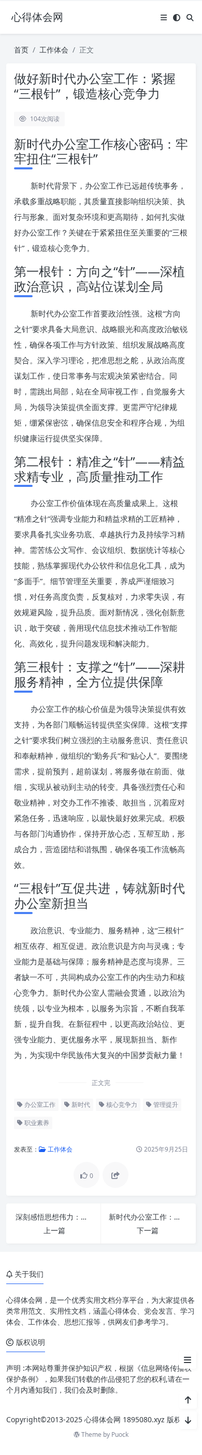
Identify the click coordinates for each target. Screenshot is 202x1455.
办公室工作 (39, 1104)
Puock (119, 1434)
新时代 (80, 1104)
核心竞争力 (121, 1104)
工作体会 (53, 50)
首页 (21, 50)
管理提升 (165, 1104)
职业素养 (36, 1122)
